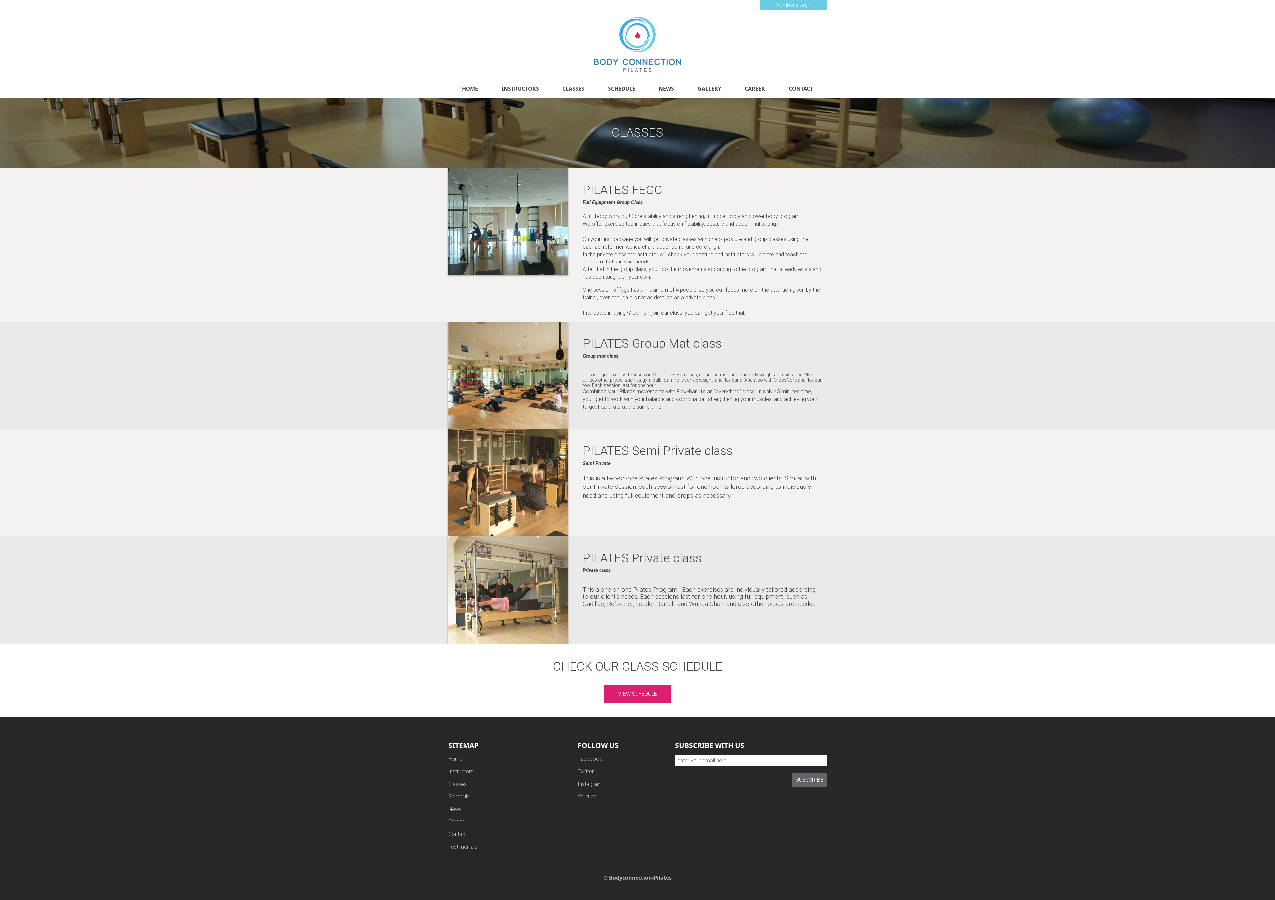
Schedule (459, 796)
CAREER (755, 88)
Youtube (587, 796)
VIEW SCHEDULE (637, 694)
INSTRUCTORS (520, 88)
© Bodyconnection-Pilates (637, 877)
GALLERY (709, 88)
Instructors (460, 771)
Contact (457, 834)
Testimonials (462, 847)
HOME (470, 88)
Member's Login (793, 5)
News (455, 809)
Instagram (590, 784)
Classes (457, 784)
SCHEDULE (621, 88)
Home (455, 759)
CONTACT (801, 88)
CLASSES (573, 88)
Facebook (590, 759)
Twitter (586, 771)
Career (456, 821)
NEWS (666, 88)
